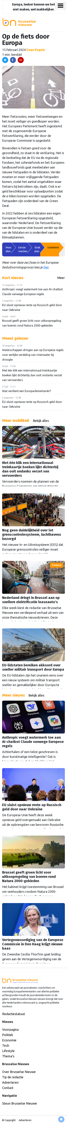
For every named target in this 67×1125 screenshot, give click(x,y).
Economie (9, 1040)
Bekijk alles (41, 420)
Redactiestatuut (13, 1014)
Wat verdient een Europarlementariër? (26, 391)
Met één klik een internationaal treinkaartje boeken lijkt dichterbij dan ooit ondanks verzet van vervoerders (32, 375)
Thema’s (8, 1056)
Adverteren (10, 1082)
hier (45, 267)
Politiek (7, 1035)
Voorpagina (10, 1029)
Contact (7, 1087)
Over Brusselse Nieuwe (19, 1072)
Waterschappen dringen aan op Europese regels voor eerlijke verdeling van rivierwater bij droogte (33, 354)
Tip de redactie (12, 1077)
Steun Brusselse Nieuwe (19, 1103)
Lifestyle (8, 1051)
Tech (5, 1045)
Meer (61, 277)
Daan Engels (35, 49)
